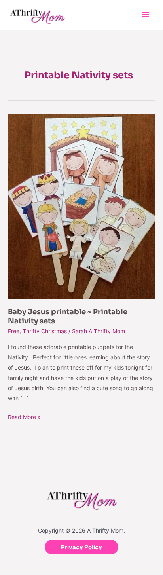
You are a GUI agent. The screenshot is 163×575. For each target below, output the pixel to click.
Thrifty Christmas (45, 331)
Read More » (24, 416)
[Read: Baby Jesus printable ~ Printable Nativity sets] (81, 206)
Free (13, 331)
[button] (81, 547)
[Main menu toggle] (145, 15)
